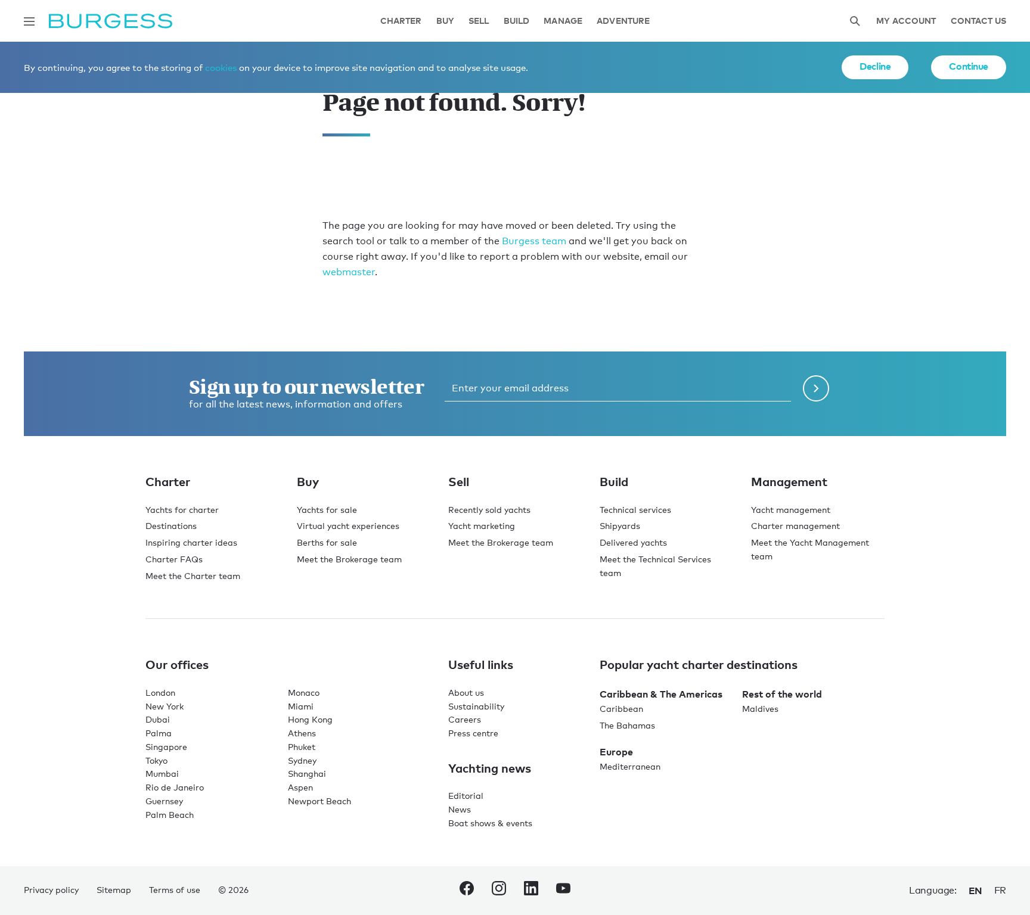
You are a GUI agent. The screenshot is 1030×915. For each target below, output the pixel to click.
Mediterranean (630, 766)
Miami (301, 706)
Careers (464, 719)
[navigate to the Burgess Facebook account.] (467, 890)
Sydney (302, 760)
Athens (302, 733)
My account (906, 21)
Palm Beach (169, 815)
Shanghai (307, 773)
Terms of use (174, 890)
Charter (401, 21)
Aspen (300, 787)
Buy (445, 21)
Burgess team (534, 241)
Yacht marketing (481, 526)
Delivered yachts (633, 542)
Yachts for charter (182, 510)
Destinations (171, 526)
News (459, 809)
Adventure (623, 21)
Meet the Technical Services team (655, 566)
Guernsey (164, 801)
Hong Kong (310, 719)
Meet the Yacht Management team (810, 549)
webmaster (348, 272)
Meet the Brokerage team (349, 559)
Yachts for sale (327, 510)
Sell (479, 21)
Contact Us (978, 21)
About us (466, 692)
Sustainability (476, 706)
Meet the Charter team (192, 576)
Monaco (303, 692)
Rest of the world (782, 694)
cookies (221, 67)
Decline (875, 66)
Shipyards (620, 526)
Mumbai (162, 773)
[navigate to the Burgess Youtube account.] (563, 890)
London (160, 692)
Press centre (473, 733)
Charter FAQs (174, 559)
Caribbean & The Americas (661, 694)
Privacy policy (51, 890)
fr (1000, 890)
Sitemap (114, 890)
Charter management (795, 526)
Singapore (166, 747)
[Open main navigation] (29, 21)
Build (517, 21)
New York (164, 706)
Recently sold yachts (489, 510)
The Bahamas (627, 725)
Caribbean (621, 709)
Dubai (157, 719)
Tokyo (156, 760)
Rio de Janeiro (174, 787)
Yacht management (790, 510)
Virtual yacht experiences (348, 526)
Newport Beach (319, 801)
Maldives (760, 709)
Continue (968, 66)
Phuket (301, 747)
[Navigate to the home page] (110, 21)
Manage (563, 21)
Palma (158, 733)
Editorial (465, 795)
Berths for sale (327, 542)
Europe (616, 752)
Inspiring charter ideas (191, 542)
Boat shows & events (490, 823)
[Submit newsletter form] (816, 388)
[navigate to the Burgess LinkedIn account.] (531, 890)
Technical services (635, 510)
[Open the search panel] (855, 21)
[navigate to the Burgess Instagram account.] (499, 890)
